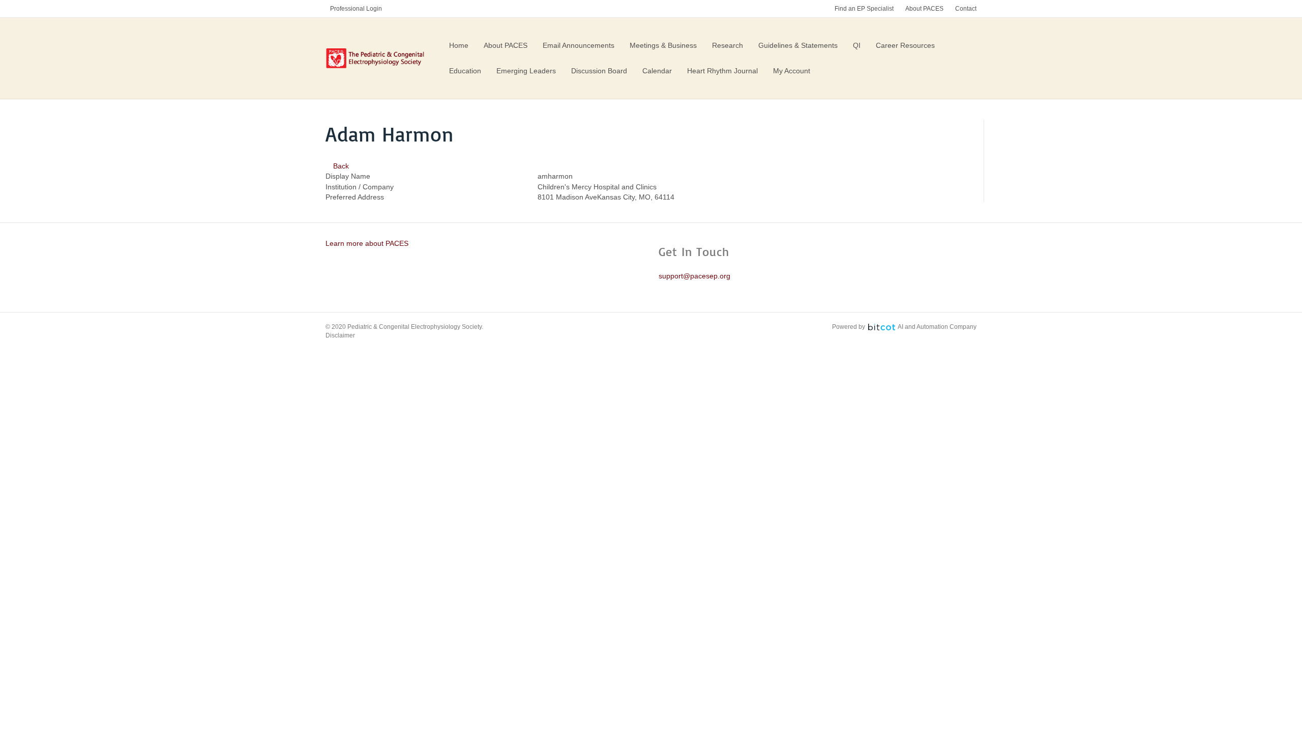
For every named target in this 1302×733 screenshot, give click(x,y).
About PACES (924, 8)
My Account (791, 71)
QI (857, 45)
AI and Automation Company (937, 326)
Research (727, 45)
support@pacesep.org (694, 276)
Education (465, 71)
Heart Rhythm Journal (722, 71)
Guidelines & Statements (798, 45)
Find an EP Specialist (864, 8)
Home (458, 45)
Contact (965, 8)
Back (340, 166)
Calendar (657, 71)
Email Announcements (578, 45)
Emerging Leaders (526, 71)
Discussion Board (599, 71)
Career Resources (905, 45)
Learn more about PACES (367, 243)
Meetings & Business (663, 45)
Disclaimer (340, 335)
